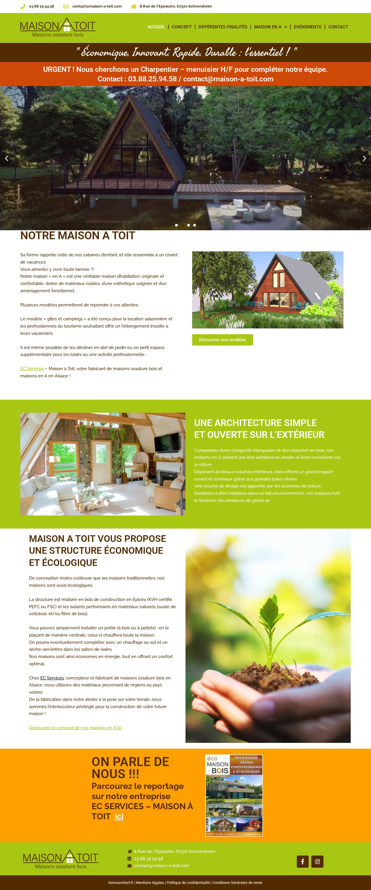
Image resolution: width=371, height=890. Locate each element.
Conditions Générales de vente (237, 882)
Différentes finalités (223, 27)
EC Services (32, 368)
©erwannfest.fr (120, 882)
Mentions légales (150, 882)
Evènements (307, 27)
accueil (156, 27)
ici (119, 816)
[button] (6, 158)
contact (338, 27)
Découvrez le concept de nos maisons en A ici (75, 727)
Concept (182, 27)
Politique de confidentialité (188, 882)
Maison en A (267, 27)
